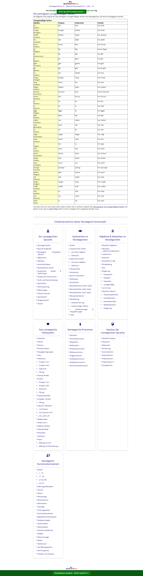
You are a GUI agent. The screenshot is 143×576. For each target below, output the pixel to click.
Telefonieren (42, 544)
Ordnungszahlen (43, 510)
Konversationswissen (45, 513)
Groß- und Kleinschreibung (47, 280)
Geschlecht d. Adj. (108, 261)
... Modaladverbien (109, 305)
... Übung (40, 372)
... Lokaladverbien (108, 298)
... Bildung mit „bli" (44, 443)
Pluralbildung (107, 264)
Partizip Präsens (43, 348)
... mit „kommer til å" (45, 412)
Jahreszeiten (42, 503)
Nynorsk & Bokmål (44, 249)
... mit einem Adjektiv (77, 252)
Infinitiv (40, 342)
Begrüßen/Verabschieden (46, 517)
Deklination (74, 279)
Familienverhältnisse (45, 530)
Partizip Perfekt (43, 375)
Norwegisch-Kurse (56, 6)
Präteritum (41, 359)
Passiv (39, 439)
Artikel (72, 245)
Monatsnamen (42, 500)
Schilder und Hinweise (45, 554)
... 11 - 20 (40, 476)
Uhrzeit (40, 490)
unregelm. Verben (44, 399)
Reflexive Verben (43, 426)
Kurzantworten (107, 352)
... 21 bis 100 (42, 480)
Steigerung (106, 271)
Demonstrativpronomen (79, 366)
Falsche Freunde (43, 293)
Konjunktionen (107, 355)
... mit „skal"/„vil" (43, 416)
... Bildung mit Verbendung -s (48, 446)
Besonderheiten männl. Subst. (81, 286)
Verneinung (106, 348)
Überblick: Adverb (108, 291)
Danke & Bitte (42, 523)
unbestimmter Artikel (78, 249)
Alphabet (40, 261)
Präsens (40, 345)
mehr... (89, 6)
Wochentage (42, 497)
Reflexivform (74, 345)
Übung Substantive (77, 296)
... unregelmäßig (108, 285)
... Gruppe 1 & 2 (43, 362)
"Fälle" (72, 315)
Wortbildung (74, 299)
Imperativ (41, 436)
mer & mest (106, 288)
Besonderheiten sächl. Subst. (80, 292)
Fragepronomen (76, 355)
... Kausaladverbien (109, 301)
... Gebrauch (74, 255)
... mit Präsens (42, 409)
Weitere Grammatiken (74, 6)
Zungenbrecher (43, 300)
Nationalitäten (42, 527)
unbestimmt (106, 254)
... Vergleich (106, 278)
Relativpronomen (76, 352)
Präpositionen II (108, 362)
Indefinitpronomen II (77, 362)
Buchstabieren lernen (45, 268)
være (39, 355)
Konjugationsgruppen (45, 352)
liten (103, 268)
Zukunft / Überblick (44, 406)
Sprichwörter (42, 297)
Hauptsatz (106, 342)
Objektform (74, 342)
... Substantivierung (77, 303)
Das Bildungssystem (44, 547)
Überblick (41, 338)
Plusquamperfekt (43, 396)
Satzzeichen (41, 283)
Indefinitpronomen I (77, 359)
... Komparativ (107, 274)
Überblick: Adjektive (109, 245)
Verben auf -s (42, 423)
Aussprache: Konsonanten (47, 277)
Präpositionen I (107, 359)
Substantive (74, 272)
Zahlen (40, 470)
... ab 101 (40, 483)
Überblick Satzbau (109, 338)
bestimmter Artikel (77, 259)
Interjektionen (107, 365)
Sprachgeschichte (43, 245)
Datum (40, 493)
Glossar (40, 304)
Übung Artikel (75, 269)
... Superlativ (106, 281)
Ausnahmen (74, 282)
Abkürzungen (42, 290)
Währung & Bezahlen (45, 486)
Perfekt (40, 379)
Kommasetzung (43, 287)
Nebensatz (106, 345)
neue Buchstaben (44, 264)
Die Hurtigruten (43, 550)
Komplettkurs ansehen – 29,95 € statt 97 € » (71, 573)
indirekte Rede (42, 429)
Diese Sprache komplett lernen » (71, 12)
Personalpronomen (77, 339)
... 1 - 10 (40, 473)
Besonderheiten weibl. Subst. (80, 289)
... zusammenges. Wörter (79, 306)
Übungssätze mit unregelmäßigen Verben (108, 207)
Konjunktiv (41, 433)
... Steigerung (107, 308)
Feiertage (40, 507)
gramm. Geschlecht (77, 276)
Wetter (40, 540)
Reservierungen (43, 537)
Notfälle (40, 534)
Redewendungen (43, 520)
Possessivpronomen (77, 349)
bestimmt (105, 258)
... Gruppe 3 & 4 (43, 365)
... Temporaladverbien (110, 295)
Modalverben (42, 419)
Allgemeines (42, 258)
